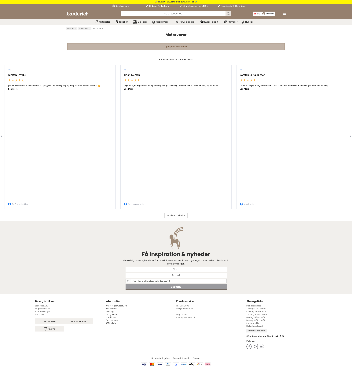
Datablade (111, 317)
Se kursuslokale (78, 321)
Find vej (51, 328)
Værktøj (142, 22)
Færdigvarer (162, 22)
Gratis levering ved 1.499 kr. (196, 6)
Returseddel (111, 308)
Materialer (104, 22)
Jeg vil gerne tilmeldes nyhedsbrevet (151, 281)
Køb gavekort (112, 314)
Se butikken (50, 321)
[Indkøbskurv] (278, 13)
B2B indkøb (111, 323)
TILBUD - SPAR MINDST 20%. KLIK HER (175, 1)
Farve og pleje (186, 22)
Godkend (176, 286)
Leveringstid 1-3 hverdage (233, 6)
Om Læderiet (112, 320)
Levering (110, 311)
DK (258, 14)
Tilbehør (123, 22)
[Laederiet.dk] (77, 14)
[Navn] (176, 269)
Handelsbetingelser (161, 358)
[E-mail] (176, 275)
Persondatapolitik (181, 358)
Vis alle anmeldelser (176, 215)
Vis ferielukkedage (256, 330)
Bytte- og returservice (116, 305)
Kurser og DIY (211, 22)
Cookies (196, 358)
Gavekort (233, 22)
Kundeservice (122, 6)
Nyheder (250, 22)
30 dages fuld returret (159, 6)
